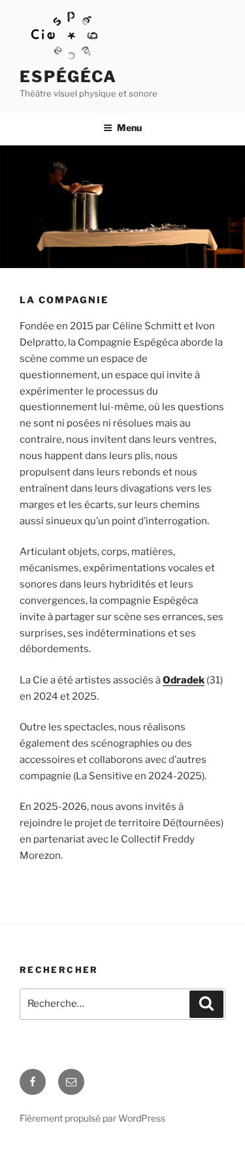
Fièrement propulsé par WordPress (92, 1118)
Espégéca (68, 76)
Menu (129, 127)
